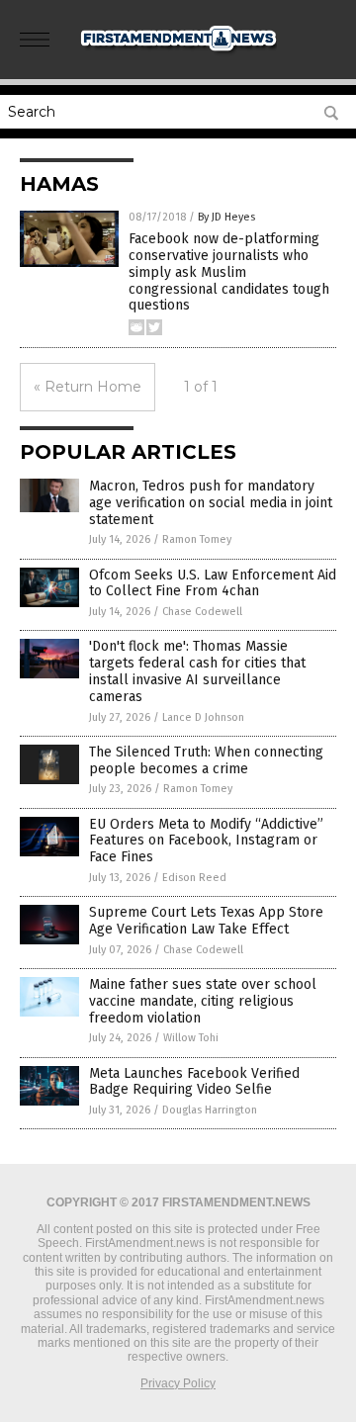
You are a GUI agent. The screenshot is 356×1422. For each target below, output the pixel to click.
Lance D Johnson (203, 717)
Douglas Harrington (209, 1110)
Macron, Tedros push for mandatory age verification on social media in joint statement (210, 503)
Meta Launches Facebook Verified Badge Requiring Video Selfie (194, 1082)
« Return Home (87, 387)
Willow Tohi (191, 1037)
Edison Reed (194, 877)
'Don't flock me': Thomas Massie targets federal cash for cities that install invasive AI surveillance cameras (197, 671)
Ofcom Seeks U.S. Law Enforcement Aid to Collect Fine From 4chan (212, 583)
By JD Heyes (226, 217)
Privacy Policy (178, 1383)
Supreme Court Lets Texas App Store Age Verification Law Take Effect (206, 920)
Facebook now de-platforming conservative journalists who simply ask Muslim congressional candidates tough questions (229, 271)
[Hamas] (178, 55)
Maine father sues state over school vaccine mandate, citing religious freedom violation (202, 1001)
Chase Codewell (202, 611)
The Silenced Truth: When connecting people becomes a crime (206, 760)
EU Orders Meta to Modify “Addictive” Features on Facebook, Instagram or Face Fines (206, 841)
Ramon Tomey (196, 539)
